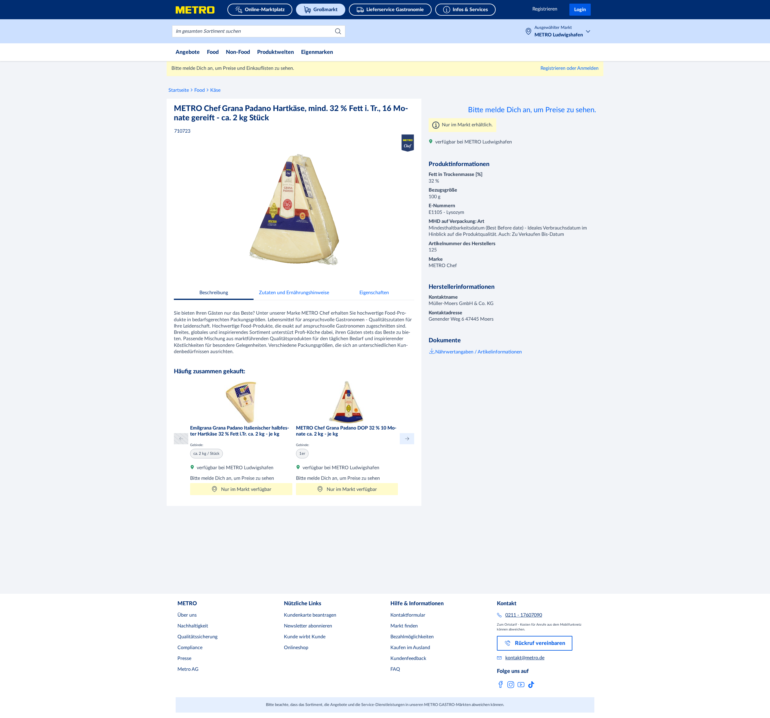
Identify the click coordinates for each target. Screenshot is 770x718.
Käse (215, 90)
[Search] (338, 31)
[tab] (214, 293)
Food (199, 90)
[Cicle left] (181, 438)
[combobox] (258, 31)
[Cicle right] (407, 438)
